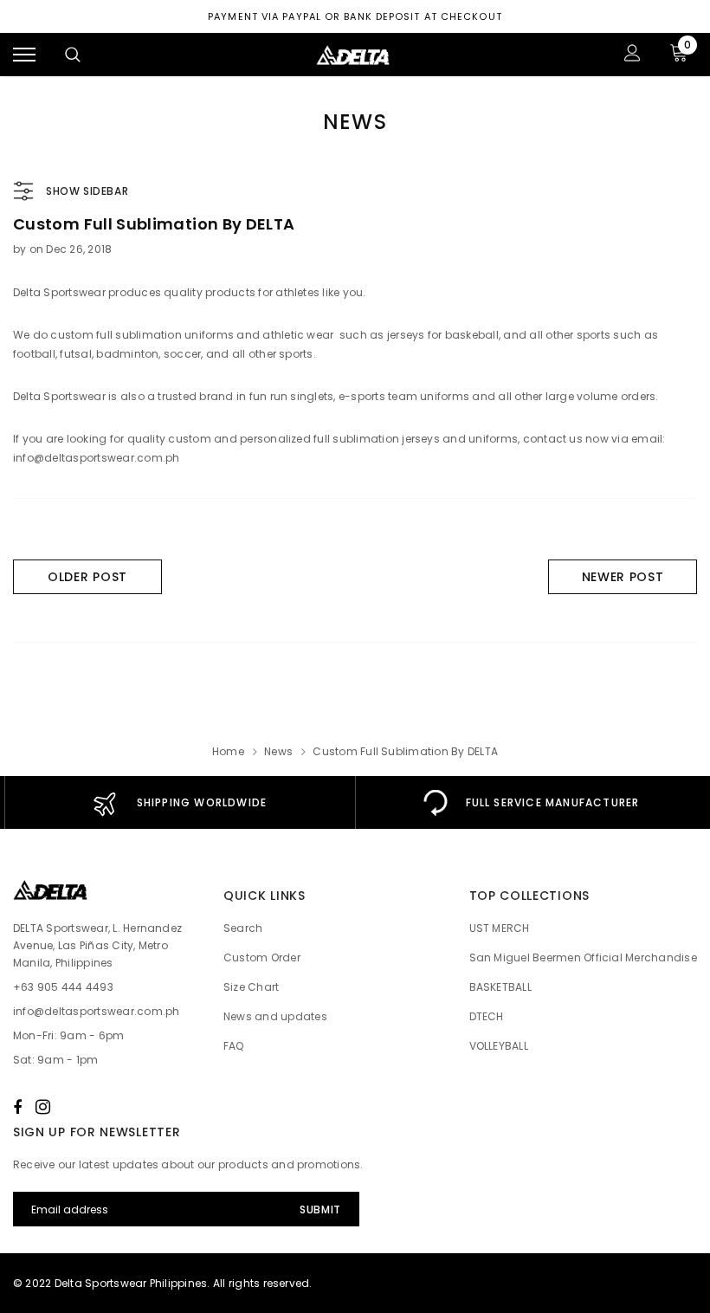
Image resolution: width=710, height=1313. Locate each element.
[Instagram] (43, 1107)
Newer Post (623, 576)
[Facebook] (17, 1107)
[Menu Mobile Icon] (24, 55)
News (278, 751)
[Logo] (353, 54)
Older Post (87, 576)
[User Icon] (632, 55)
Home (228, 751)
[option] (179, 802)
